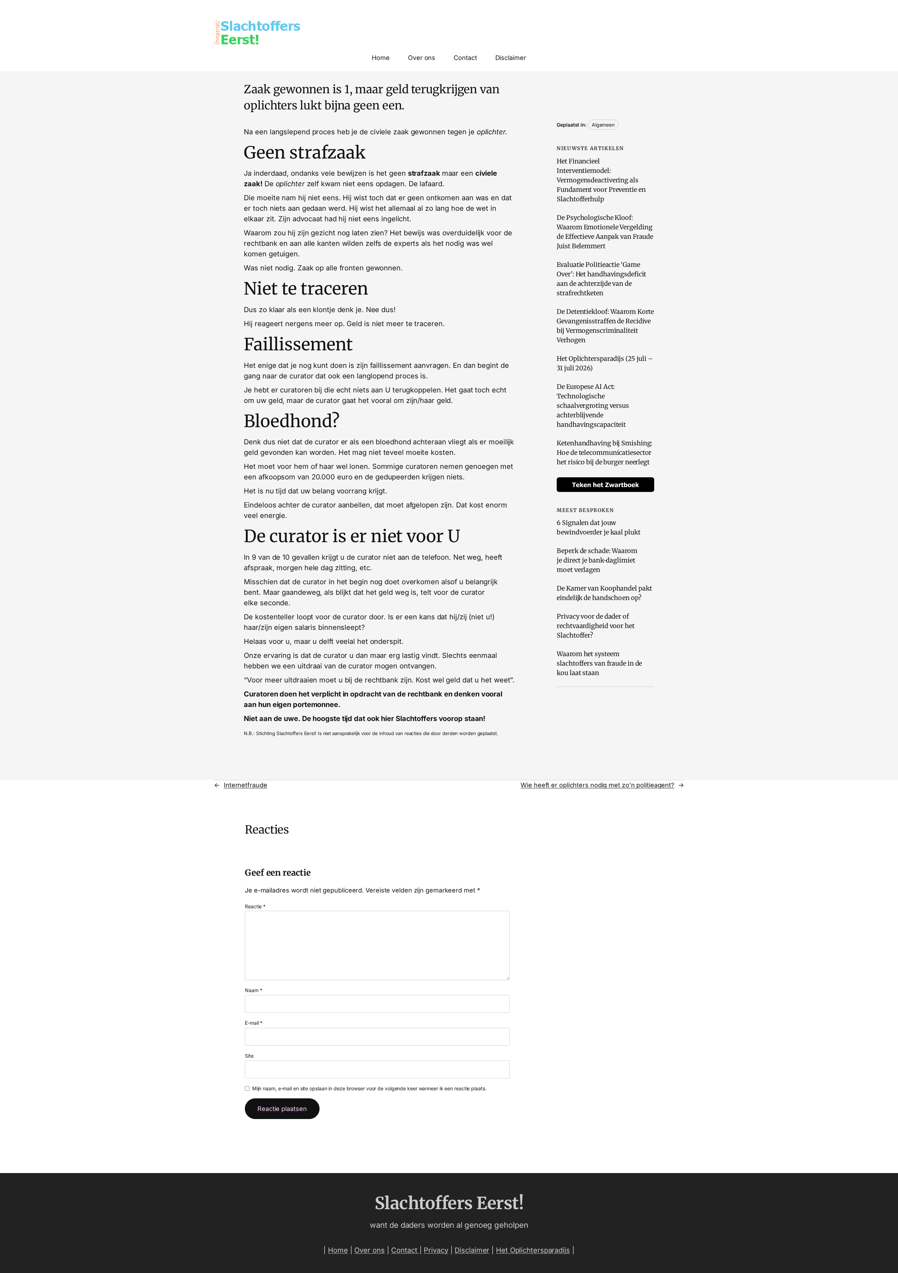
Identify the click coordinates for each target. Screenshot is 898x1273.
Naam (253, 990)
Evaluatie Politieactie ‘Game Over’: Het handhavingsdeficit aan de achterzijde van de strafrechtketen (601, 279)
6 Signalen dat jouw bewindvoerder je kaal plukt (598, 527)
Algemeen (603, 125)
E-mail (253, 1023)
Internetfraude (245, 785)
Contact (405, 1250)
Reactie (255, 906)
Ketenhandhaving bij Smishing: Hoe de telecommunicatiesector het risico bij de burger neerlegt (604, 452)
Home (338, 1250)
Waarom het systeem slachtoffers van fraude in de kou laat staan (599, 663)
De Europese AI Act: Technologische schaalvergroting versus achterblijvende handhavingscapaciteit (593, 406)
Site (249, 1056)
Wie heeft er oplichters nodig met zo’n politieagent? (597, 785)
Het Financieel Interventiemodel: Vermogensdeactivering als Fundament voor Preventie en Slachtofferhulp (601, 180)
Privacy (436, 1250)
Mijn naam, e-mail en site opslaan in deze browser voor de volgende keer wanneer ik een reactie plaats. (369, 1088)
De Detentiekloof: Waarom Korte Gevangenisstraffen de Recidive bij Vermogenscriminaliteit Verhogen (605, 326)
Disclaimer (472, 1250)
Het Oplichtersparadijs (533, 1250)
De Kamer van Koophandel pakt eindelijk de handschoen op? (604, 593)
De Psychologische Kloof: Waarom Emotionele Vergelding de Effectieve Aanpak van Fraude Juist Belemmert (605, 232)
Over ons (369, 1250)
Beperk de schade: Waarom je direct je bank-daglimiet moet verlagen (597, 560)
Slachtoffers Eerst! (449, 1203)
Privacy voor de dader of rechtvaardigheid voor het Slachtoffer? (596, 625)
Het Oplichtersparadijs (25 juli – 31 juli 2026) (605, 363)
